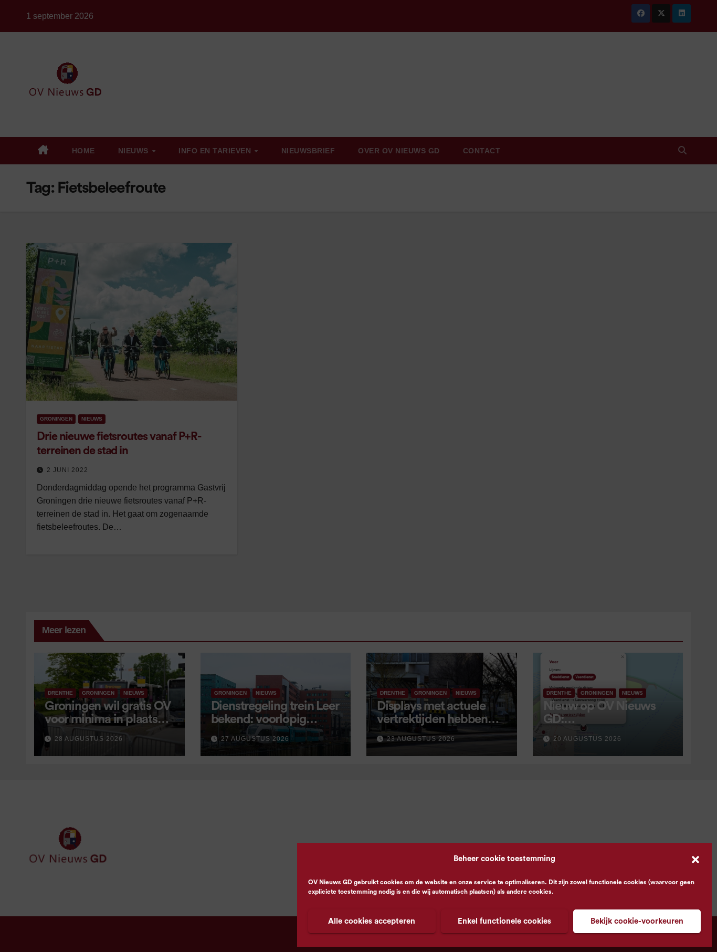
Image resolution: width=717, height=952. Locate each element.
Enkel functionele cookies (504, 921)
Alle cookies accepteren (371, 921)
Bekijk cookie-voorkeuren (637, 921)
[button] (695, 859)
